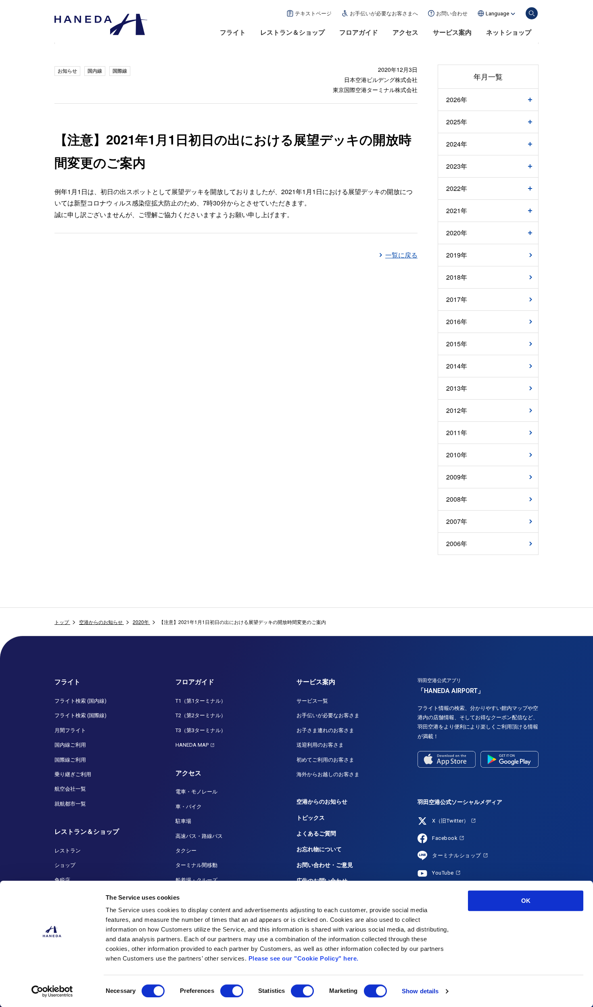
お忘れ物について (319, 849)
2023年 (456, 166)
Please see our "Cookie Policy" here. (303, 958)
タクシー (185, 851)
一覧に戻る (401, 255)
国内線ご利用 (70, 745)
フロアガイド (358, 32)
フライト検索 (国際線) (80, 715)
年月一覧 (488, 76)
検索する (532, 13)
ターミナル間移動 (196, 865)
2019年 (456, 255)
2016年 (456, 321)
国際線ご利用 (70, 760)
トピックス (310, 817)
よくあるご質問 (316, 833)
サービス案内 (452, 32)
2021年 (456, 210)
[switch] (231, 990)
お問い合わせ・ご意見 (324, 865)
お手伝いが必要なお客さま (327, 715)
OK (525, 900)
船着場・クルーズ (196, 880)
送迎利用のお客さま (320, 745)
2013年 (456, 388)
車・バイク (188, 807)
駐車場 (183, 821)
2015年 (456, 343)
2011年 (456, 432)
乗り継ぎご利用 (72, 774)
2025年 (456, 122)
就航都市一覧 (70, 804)
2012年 (456, 410)
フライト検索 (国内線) (80, 701)
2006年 (456, 543)
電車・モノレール (196, 792)
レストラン (67, 851)
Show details (420, 991)
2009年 (456, 477)
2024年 (456, 144)
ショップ (64, 865)
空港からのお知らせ (321, 801)
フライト (233, 32)
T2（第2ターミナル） (200, 715)
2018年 (456, 277)
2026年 (456, 99)
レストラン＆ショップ (292, 32)
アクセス (405, 32)
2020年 (456, 233)
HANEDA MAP (192, 745)
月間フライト (70, 730)
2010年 (456, 454)
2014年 (456, 366)
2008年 (456, 499)
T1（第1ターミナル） (200, 701)
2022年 (456, 188)
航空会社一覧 (70, 789)
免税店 (62, 880)
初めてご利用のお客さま (325, 760)
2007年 (456, 521)
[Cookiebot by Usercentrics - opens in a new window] (52, 991)
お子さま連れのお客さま (325, 730)
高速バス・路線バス (199, 836)
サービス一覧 (312, 701)
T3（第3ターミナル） (200, 730)
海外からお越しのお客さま (327, 774)
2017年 (456, 299)
